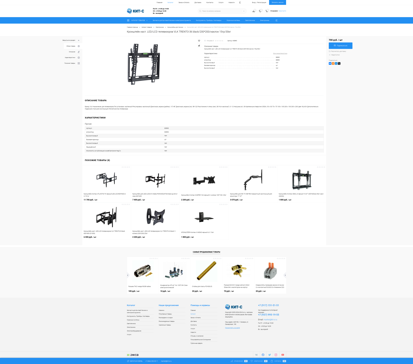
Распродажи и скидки (166, 317)
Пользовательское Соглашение (201, 339)
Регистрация (261, 2)
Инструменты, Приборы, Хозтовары (138, 316)
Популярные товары (165, 314)
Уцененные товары (165, 325)
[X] (339, 63)
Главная (159, 2)
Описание (72, 52)
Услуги (221, 2)
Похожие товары (69, 63)
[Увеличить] (143, 66)
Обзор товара (70, 46)
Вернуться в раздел (69, 40)
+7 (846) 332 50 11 (151, 361)
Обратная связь (136, 361)
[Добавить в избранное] (199, 41)
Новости (232, 2)
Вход (254, 2)
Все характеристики (280, 53)
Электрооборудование (134, 331)
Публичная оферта (196, 343)
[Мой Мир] (336, 63)
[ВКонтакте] (330, 63)
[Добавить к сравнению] (199, 46)
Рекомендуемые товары (167, 321)
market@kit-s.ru (270, 319)
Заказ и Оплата (184, 2)
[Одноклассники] (333, 63)
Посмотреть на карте (232, 328)
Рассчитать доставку (338, 51)
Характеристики (70, 57)
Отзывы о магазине (197, 336)
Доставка (197, 2)
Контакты (209, 2)
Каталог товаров (138, 20)
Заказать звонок (278, 2)
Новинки (161, 310)
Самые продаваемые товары (206, 252)
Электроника (131, 327)
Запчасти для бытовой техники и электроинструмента (137, 311)
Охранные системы (133, 320)
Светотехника (131, 323)
